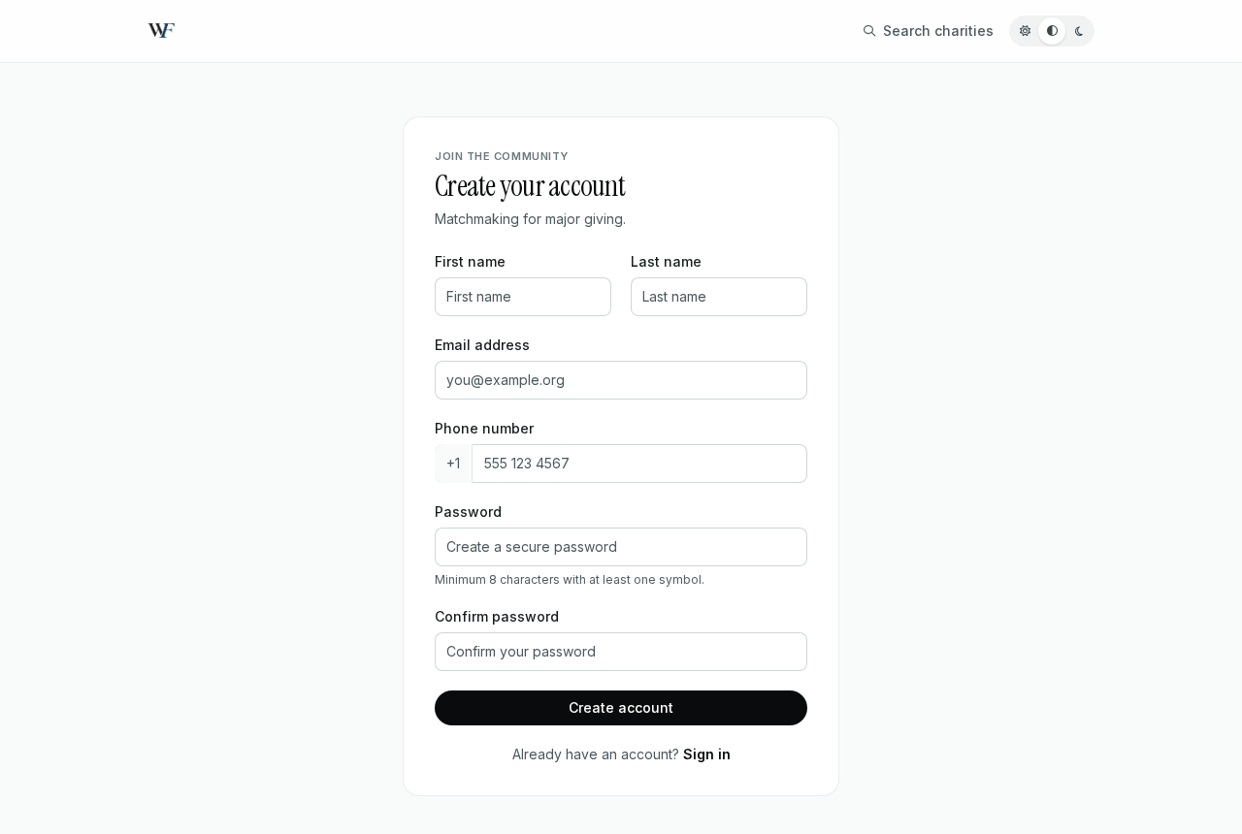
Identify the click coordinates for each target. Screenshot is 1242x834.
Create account (621, 707)
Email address (482, 345)
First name (470, 261)
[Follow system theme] (1051, 31)
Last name (666, 261)
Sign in (707, 754)
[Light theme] (1024, 31)
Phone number (484, 428)
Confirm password (497, 616)
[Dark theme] (1079, 31)
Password (468, 511)
